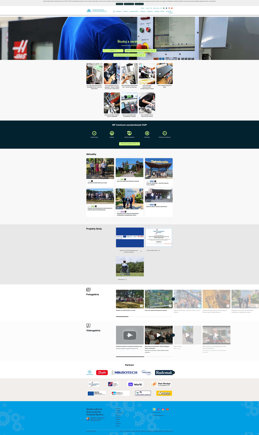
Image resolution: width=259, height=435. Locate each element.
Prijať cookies (119, 4)
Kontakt (147, 8)
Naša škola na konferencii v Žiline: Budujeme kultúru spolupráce (157, 347)
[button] (161, 8)
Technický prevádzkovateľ (159, 431)
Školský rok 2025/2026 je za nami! (125, 310)
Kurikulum (112, 137)
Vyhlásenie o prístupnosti (146, 431)
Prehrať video (130, 335)
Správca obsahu (169, 431)
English (142, 8)
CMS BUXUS (93, 431)
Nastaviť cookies (139, 4)
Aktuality (157, 11)
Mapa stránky (156, 8)
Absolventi (149, 11)
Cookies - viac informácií (125, 431)
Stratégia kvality (94, 137)
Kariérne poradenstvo (129, 137)
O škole (162, 11)
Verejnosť (142, 11)
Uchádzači (118, 11)
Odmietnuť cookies (129, 4)
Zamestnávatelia (134, 11)
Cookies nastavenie (135, 431)
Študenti (125, 11)
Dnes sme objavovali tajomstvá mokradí (156, 310)
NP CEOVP (168, 11)
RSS (151, 8)
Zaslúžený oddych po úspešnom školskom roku (129, 346)
